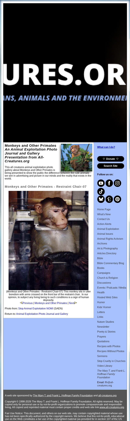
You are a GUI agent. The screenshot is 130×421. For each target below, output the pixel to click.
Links (100, 317)
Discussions (104, 282)
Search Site (110, 166)
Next (71, 303)
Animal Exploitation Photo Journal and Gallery (42, 314)
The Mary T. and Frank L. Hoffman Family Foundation (63, 395)
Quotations (103, 341)
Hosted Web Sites (107, 297)
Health (101, 292)
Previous (28, 303)
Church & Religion (107, 277)
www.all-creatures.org (112, 407)
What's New (104, 214)
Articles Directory (106, 253)
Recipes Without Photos (110, 351)
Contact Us (103, 219)
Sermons (102, 356)
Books (100, 268)
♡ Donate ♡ (110, 159)
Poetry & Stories (106, 331)
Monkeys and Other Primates (51, 303)
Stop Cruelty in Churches (111, 361)
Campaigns (103, 273)
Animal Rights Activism (110, 238)
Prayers (101, 336)
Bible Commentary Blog (110, 263)
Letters (101, 312)
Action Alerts (104, 224)
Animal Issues (105, 233)
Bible (100, 258)
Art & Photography (107, 248)
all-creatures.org (107, 395)
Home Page (104, 209)
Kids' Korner (104, 307)
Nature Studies (105, 321)
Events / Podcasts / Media (111, 287)
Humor (101, 302)
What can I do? (106, 147)
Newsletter (103, 326)
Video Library (104, 365)
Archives (102, 243)
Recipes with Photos (108, 346)
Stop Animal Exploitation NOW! (35, 308)
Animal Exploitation (108, 229)
